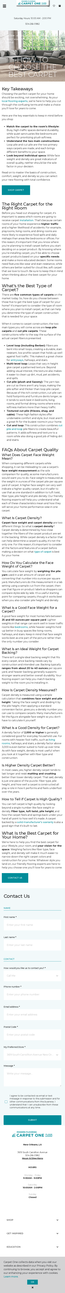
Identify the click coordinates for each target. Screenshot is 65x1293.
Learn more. (11, 1276)
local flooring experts (15, 101)
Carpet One (8, 35)
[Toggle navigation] (4, 6)
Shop (10, 1220)
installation (26, 220)
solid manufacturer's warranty (35, 822)
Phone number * (12, 987)
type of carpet (43, 551)
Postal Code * (11, 1027)
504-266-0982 (32, 24)
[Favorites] (54, 6)
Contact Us (15, 877)
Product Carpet (48, 35)
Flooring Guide (27, 35)
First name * (10, 917)
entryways (17, 360)
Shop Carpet (16, 190)
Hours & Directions (32, 1158)
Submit (32, 1120)
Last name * (10, 937)
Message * (9, 1066)
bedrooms (21, 627)
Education (14, 1247)
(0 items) (60, 6)
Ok (32, 1282)
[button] (48, 6)
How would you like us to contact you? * (25, 968)
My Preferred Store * (14, 1047)
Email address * (12, 1007)
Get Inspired (15, 1233)
